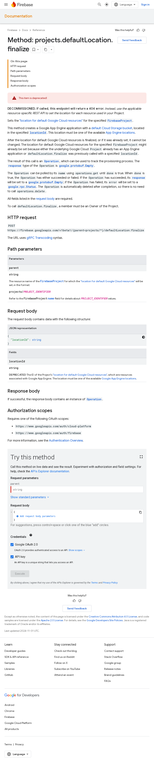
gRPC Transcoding (39, 238)
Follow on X (61, 663)
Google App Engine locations (119, 378)
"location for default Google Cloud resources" (51, 121)
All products (12, 729)
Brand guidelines (114, 675)
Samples (10, 663)
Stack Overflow (113, 657)
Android (9, 705)
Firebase (12, 30)
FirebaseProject (120, 120)
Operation (94, 399)
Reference (39, 30)
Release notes (112, 669)
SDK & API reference (17, 657)
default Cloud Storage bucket (111, 128)
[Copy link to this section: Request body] (41, 311)
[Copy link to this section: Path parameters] (46, 249)
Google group (112, 663)
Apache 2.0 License (52, 620)
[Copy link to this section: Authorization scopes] (56, 411)
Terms (8, 744)
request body (45, 199)
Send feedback (132, 40)
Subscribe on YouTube (67, 669)
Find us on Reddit (64, 657)
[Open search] (99, 4)
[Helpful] (138, 30)
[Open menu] (6, 4)
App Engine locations (120, 133)
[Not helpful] (143, 30)
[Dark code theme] (143, 337)
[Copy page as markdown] (45, 49)
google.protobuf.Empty (76, 165)
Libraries (9, 669)
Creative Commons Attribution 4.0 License (113, 616)
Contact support (114, 651)
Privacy (19, 744)
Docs (25, 30)
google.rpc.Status (22, 186)
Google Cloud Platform (18, 723)
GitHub (9, 675)
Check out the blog (65, 651)
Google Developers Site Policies (105, 620)
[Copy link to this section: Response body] (43, 391)
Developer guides (15, 651)
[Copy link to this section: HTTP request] (40, 218)
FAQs (107, 681)
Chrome (9, 711)
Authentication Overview (66, 440)
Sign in (145, 4)
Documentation (18, 16)
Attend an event (64, 675)
